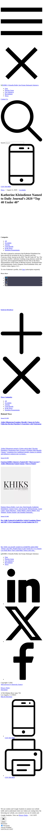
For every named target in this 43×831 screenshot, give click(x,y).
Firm (6, 88)
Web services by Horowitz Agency (12, 684)
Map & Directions (6, 697)
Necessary (6, 826)
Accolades (22, 190)
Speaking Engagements (12, 250)
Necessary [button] (4, 824)
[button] (6, 278)
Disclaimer (4, 690)
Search (3, 143)
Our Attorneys (9, 92)
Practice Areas (9, 90)
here (23, 269)
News (6, 96)
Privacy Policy (5, 688)
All (6, 241)
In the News (8, 248)
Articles (7, 245)
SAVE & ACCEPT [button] (7, 829)
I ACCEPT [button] (33, 815)
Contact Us (4, 99)
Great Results (9, 246)
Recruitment (8, 94)
